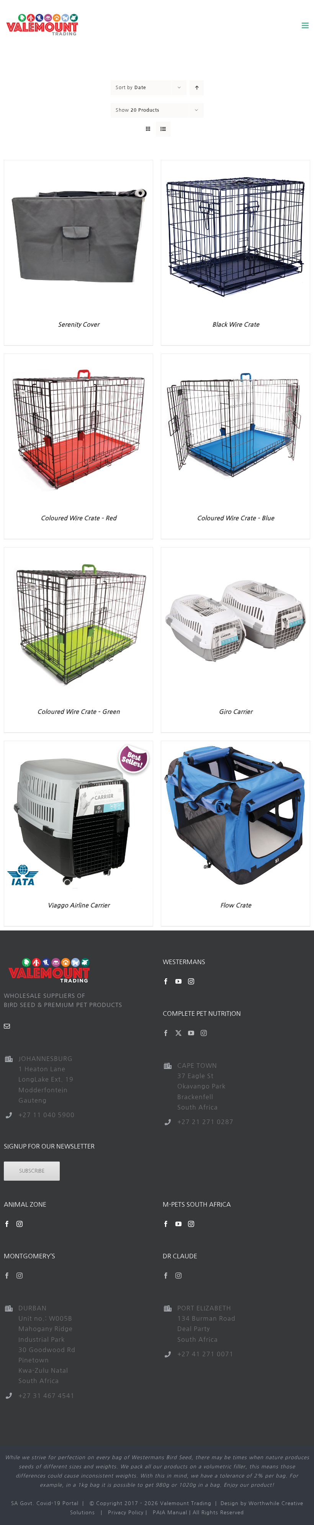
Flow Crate (235, 905)
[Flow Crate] (235, 745)
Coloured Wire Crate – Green (78, 712)
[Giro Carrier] (235, 552)
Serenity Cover (78, 324)
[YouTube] (178, 981)
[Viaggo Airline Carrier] (78, 745)
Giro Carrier (235, 712)
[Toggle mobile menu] (306, 25)
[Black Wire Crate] (235, 165)
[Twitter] (178, 1033)
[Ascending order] (196, 88)
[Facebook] (166, 981)
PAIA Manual (170, 1512)
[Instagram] (191, 981)
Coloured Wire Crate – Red (78, 518)
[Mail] (7, 1026)
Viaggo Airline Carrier (78, 905)
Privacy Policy (126, 1512)
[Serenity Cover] (78, 165)
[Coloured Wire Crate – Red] (78, 358)
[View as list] (163, 129)
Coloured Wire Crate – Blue (235, 518)
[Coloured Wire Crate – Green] (78, 552)
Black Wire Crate (235, 324)
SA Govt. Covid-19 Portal (44, 1503)
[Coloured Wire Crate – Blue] (235, 358)
